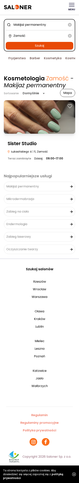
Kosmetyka (53, 58)
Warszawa (39, 297)
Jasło (40, 378)
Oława (39, 311)
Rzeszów (39, 281)
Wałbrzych (39, 386)
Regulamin (39, 415)
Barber (35, 58)
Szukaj (39, 45)
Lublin (39, 326)
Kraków (39, 319)
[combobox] (39, 25)
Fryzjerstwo (17, 58)
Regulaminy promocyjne (39, 423)
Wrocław (39, 289)
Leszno (40, 348)
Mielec (39, 341)
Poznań (39, 356)
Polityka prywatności (39, 430)
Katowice (40, 371)
